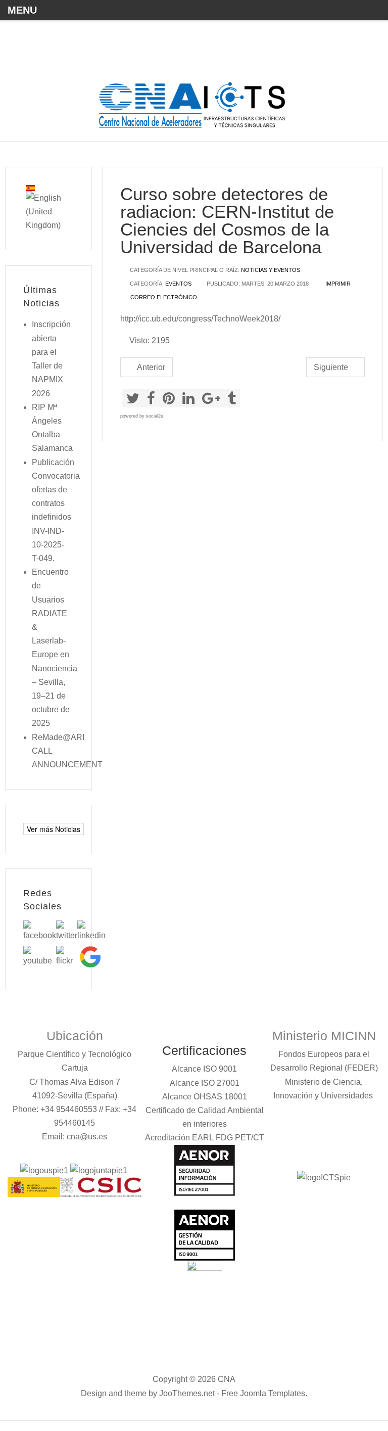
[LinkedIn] (91, 931)
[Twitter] (66, 931)
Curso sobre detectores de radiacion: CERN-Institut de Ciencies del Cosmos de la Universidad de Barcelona (227, 220)
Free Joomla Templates (263, 1393)
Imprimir (337, 284)
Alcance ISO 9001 (204, 1069)
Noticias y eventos (270, 270)
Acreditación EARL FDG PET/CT (204, 1137)
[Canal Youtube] (39, 956)
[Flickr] (66, 956)
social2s (154, 416)
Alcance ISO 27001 (204, 1083)
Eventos (178, 284)
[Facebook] (39, 931)
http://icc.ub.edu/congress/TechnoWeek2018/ (200, 318)
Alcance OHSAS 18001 (204, 1096)
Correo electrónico (163, 297)
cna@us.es (87, 1136)
